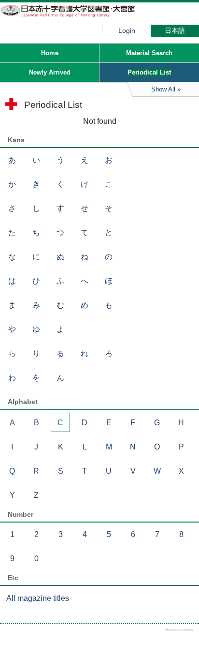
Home (49, 53)
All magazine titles (37, 598)
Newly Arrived (50, 72)
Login (126, 30)
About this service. (179, 630)
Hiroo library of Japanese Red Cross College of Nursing (72, 17)
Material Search (149, 53)
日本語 (175, 30)
